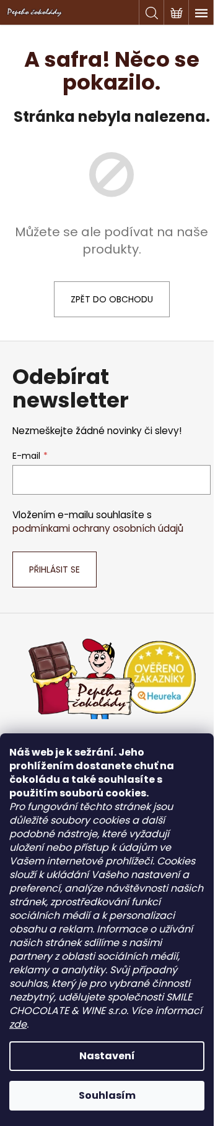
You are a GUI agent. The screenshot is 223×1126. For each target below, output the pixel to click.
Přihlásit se (54, 569)
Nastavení (107, 1056)
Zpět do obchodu (112, 299)
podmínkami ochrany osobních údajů (97, 528)
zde (18, 1024)
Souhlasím (107, 1095)
